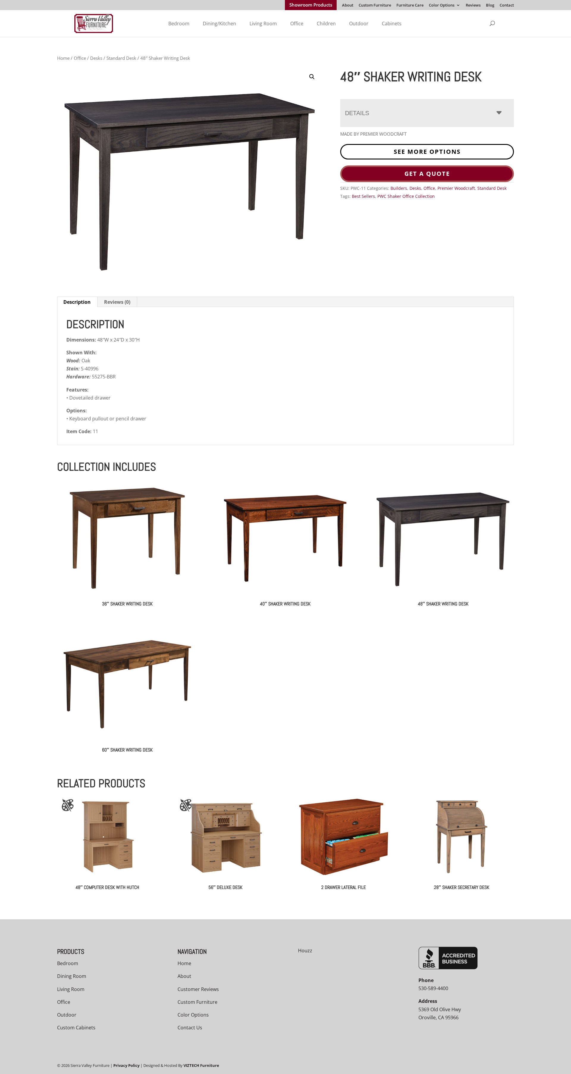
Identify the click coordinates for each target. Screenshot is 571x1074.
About (347, 5)
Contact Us (190, 1027)
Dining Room (71, 976)
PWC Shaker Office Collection (406, 196)
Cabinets (391, 23)
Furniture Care (409, 5)
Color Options (441, 5)
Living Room (263, 23)
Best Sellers (363, 196)
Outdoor (358, 23)
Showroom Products (310, 5)
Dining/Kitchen (219, 23)
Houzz (305, 950)
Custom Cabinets (76, 1027)
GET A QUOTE (427, 174)
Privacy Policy (126, 1065)
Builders (398, 188)
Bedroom (178, 23)
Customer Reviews (198, 989)
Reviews (473, 5)
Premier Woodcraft (456, 188)
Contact (507, 5)
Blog (490, 5)
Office (296, 23)
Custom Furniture (375, 5)
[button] (312, 76)
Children (326, 23)
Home (63, 58)
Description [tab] (77, 302)
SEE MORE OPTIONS (427, 152)
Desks (96, 58)
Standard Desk (121, 58)
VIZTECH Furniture (201, 1065)
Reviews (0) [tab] (117, 302)
